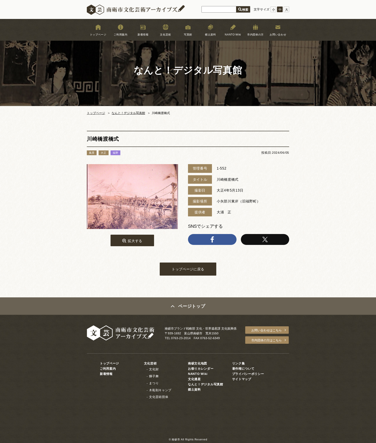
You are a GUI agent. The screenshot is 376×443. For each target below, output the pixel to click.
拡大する (135, 241)
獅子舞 (154, 376)
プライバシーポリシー (248, 374)
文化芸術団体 (158, 397)
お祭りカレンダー (201, 368)
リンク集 (238, 363)
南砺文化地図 (197, 363)
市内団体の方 (255, 34)
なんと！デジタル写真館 (128, 113)
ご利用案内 (121, 34)
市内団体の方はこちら (266, 340)
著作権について (243, 368)
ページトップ (191, 306)
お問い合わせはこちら (266, 330)
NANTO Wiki (233, 34)
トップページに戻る (188, 269)
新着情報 (143, 34)
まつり (154, 383)
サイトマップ (241, 379)
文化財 (154, 369)
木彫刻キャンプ (160, 390)
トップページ (98, 34)
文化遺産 (194, 379)
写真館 (188, 34)
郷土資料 (210, 34)
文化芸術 (165, 34)
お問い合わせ (278, 34)
